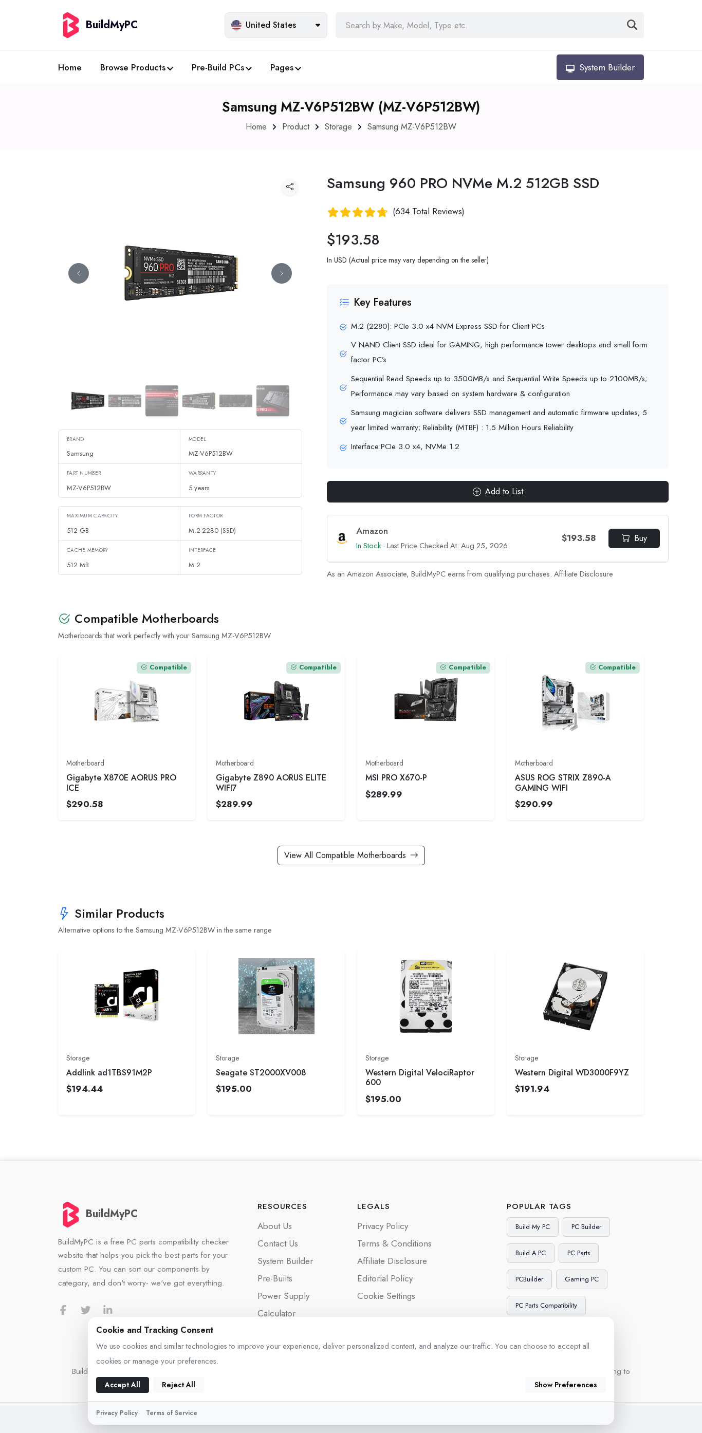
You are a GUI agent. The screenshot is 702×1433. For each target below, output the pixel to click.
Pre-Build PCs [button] (218, 67)
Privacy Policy (382, 1226)
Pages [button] (281, 67)
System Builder (285, 1261)
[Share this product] (290, 187)
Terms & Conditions (394, 1243)
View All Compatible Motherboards (345, 855)
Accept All (122, 1385)
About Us (274, 1226)
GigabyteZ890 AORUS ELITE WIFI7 (271, 782)
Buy (640, 538)
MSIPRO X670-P (396, 778)
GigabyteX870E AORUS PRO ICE (121, 782)
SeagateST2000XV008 (261, 1072)
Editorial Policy (385, 1278)
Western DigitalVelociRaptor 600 (419, 1077)
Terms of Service (171, 1413)
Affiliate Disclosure (583, 574)
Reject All (178, 1385)
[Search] (632, 25)
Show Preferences (565, 1385)
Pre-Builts (274, 1278)
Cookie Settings (386, 1296)
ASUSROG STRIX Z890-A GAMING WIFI (563, 782)
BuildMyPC (112, 1213)
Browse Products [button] (132, 67)
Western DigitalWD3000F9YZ (572, 1072)
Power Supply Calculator (283, 1304)
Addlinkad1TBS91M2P (109, 1072)
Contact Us (277, 1243)
